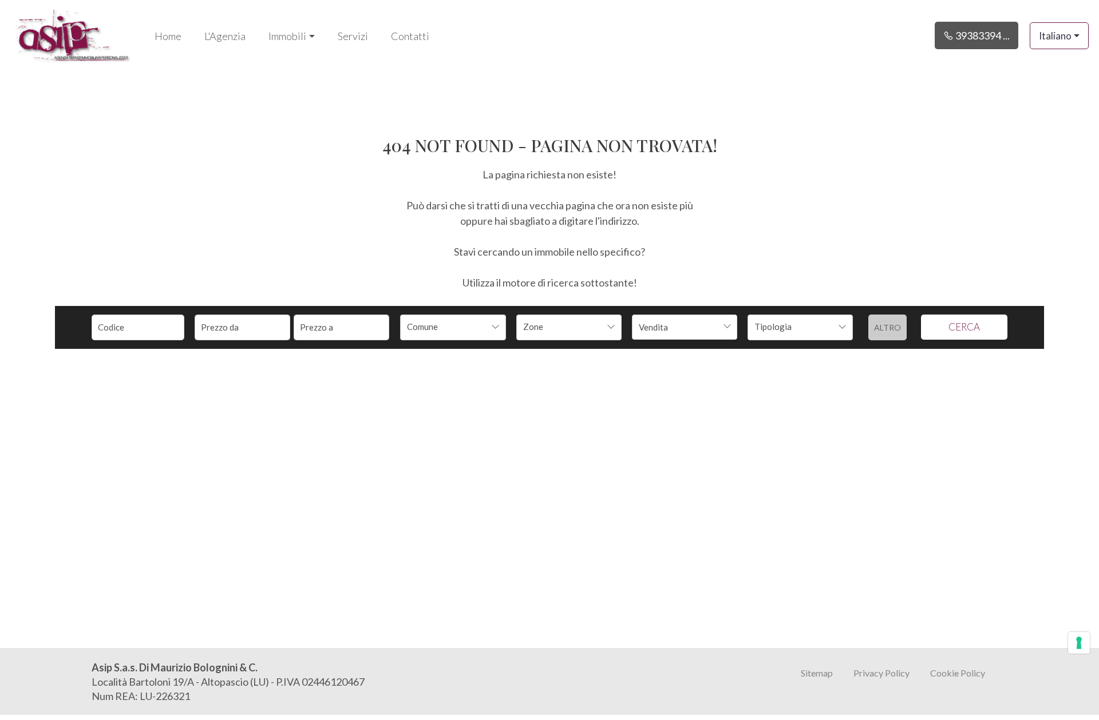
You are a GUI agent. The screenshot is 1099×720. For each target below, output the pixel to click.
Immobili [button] (287, 36)
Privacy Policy (881, 672)
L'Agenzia (225, 36)
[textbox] (443, 326)
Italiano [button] (1055, 36)
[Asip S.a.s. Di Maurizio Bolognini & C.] (71, 34)
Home (168, 36)
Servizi (353, 36)
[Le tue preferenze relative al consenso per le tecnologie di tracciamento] (1079, 643)
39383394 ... (982, 35)
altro (887, 327)
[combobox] (452, 327)
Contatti (410, 36)
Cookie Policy (957, 672)
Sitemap (817, 672)
